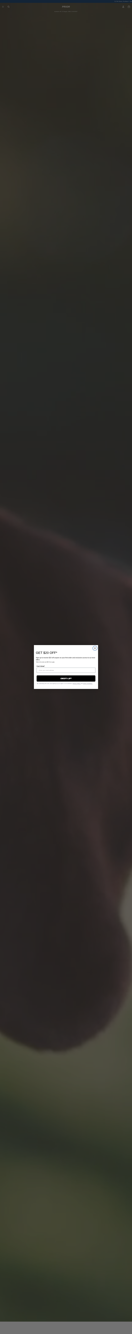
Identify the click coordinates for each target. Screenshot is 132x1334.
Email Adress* (41, 666)
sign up (66, 678)
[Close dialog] (95, 648)
